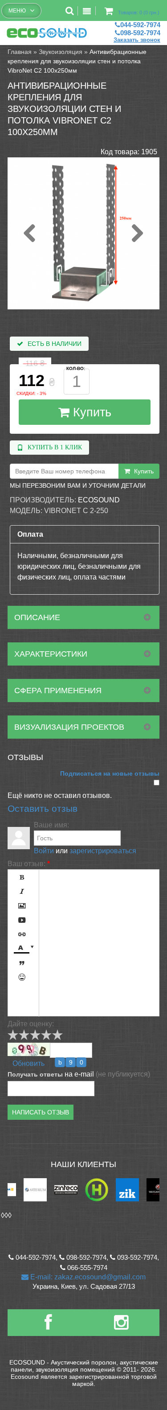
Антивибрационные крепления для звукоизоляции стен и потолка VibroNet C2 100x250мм (77, 61)
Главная (20, 51)
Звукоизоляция (60, 51)
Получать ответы (35, 1074)
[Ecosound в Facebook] (48, 1326)
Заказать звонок (137, 40)
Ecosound (99, 500)
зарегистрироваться (102, 851)
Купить (90, 412)
